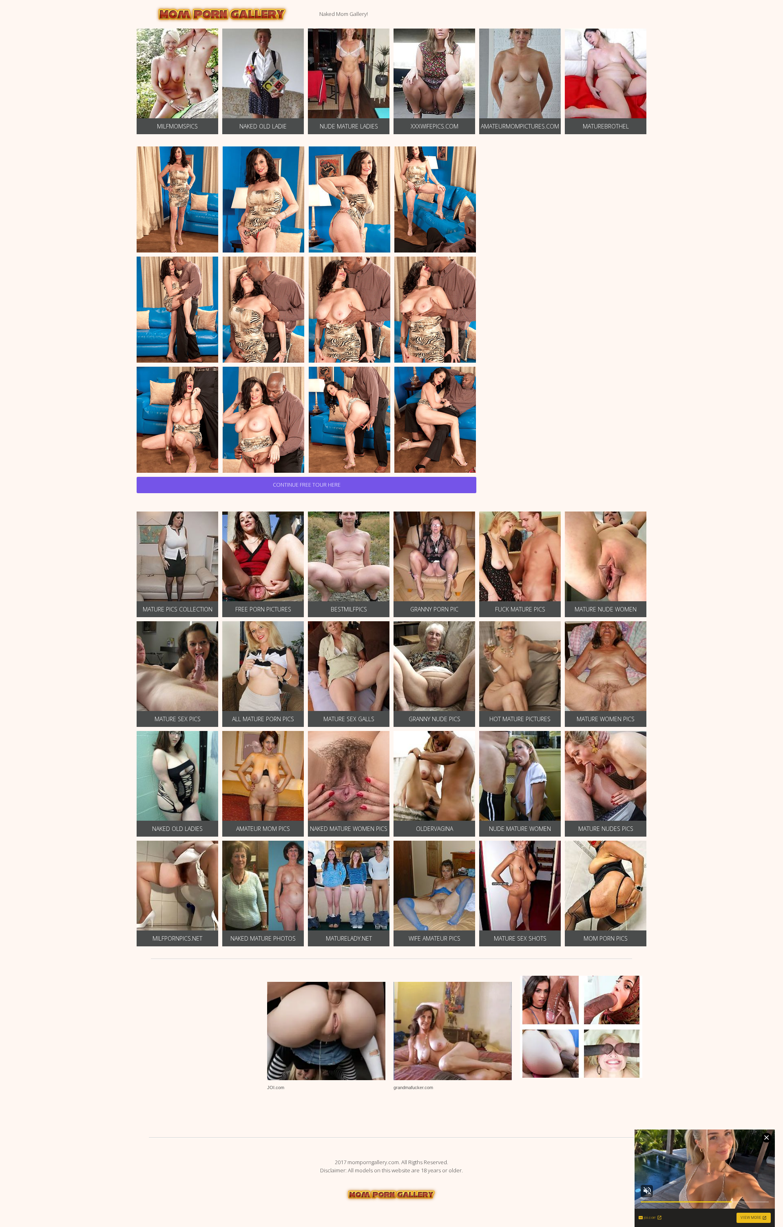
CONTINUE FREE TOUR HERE (307, 484)
